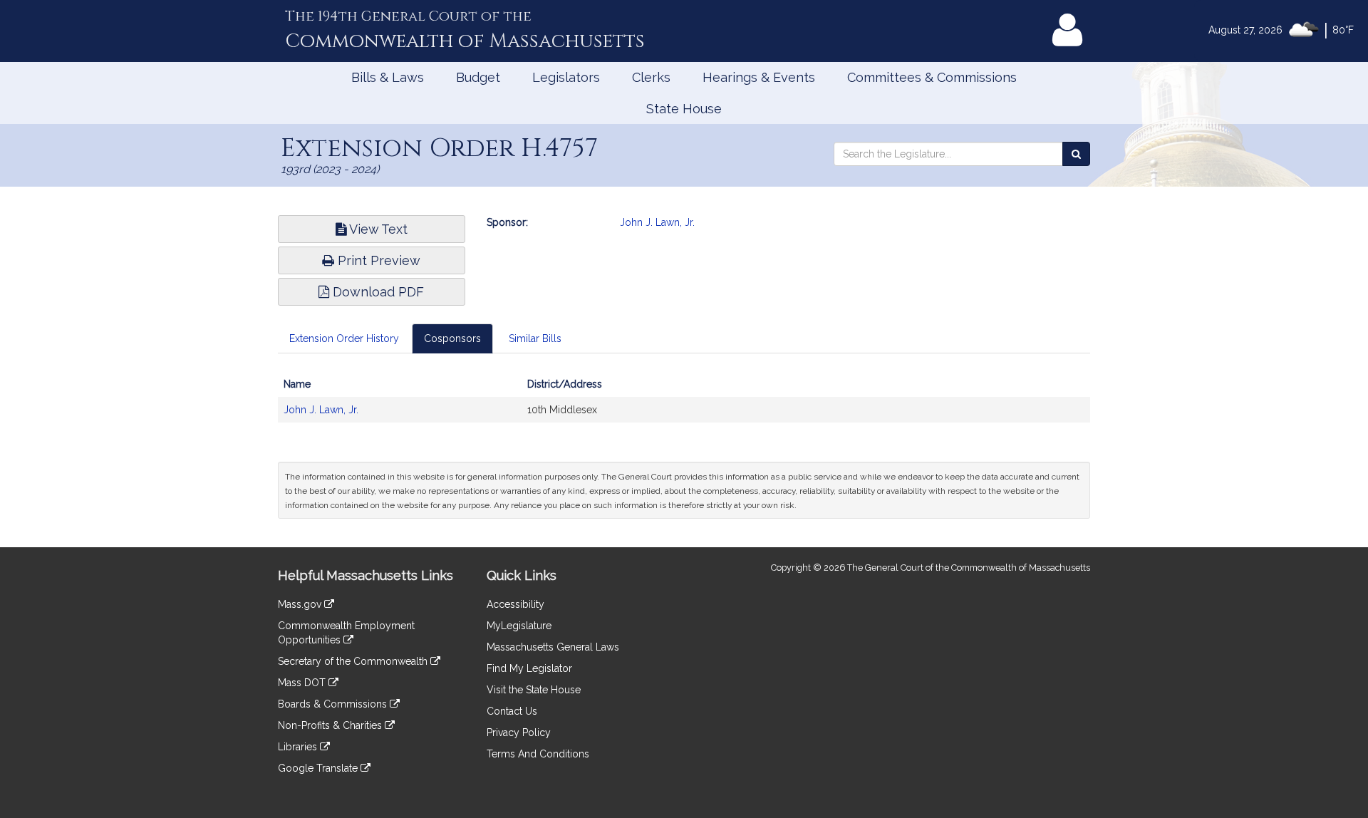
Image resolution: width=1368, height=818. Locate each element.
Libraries (299, 746)
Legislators (566, 77)
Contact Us (512, 711)
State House (684, 108)
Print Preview (377, 260)
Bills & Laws (387, 77)
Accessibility (515, 604)
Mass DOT (303, 682)
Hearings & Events (759, 77)
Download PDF (376, 291)
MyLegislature (519, 625)
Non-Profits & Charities (331, 725)
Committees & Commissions (932, 77)
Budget (478, 77)
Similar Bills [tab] (535, 338)
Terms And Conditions (538, 754)
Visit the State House (534, 689)
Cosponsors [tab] (452, 338)
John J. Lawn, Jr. (657, 222)
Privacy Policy (519, 732)
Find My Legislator (529, 668)
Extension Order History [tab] (344, 338)
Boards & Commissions (334, 704)
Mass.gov (301, 604)
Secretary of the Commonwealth (354, 661)
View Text (377, 229)
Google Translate (319, 768)
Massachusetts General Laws (553, 647)
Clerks (651, 77)
